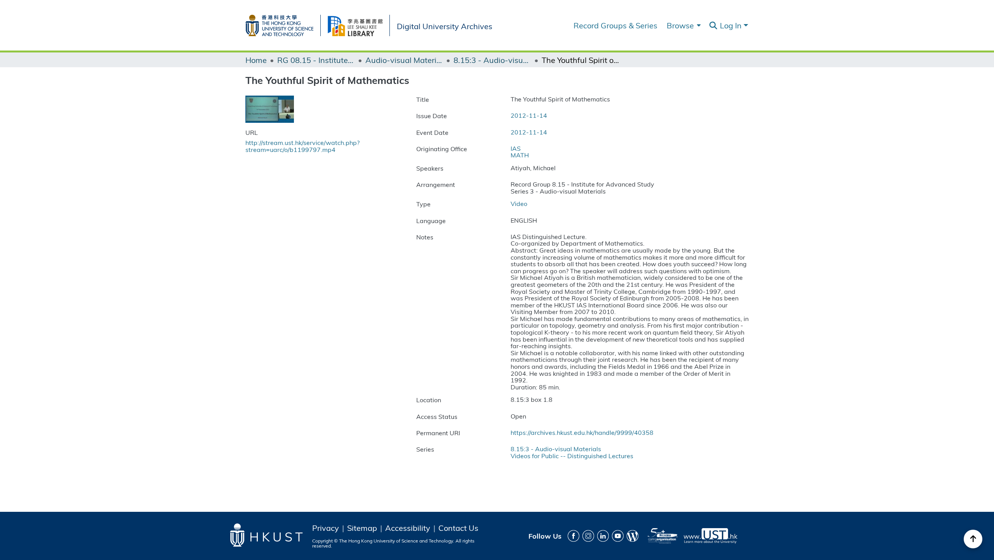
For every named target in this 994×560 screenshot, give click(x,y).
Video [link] (519, 203)
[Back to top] (973, 539)
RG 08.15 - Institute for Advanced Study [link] (316, 60)
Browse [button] (680, 25)
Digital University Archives (444, 25)
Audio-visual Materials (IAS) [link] (404, 60)
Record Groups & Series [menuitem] (615, 25)
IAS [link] (516, 148)
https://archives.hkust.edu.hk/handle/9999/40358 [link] (582, 432)
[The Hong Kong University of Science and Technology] (282, 24)
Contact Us (458, 527)
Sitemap (362, 527)
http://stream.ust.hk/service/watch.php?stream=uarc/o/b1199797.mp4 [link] (302, 146)
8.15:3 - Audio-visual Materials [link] (492, 60)
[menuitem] (682, 25)
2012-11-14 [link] (529, 115)
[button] (713, 25)
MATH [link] (520, 155)
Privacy (325, 527)
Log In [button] (732, 25)
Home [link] (256, 60)
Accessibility (407, 527)
